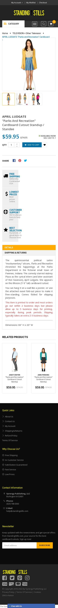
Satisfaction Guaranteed (15, 464)
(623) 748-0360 (12, 503)
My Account (9, 426)
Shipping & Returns (16, 253)
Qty (4, 144)
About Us (8, 416)
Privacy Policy (8, 592)
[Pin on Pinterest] (20, 160)
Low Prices (9, 474)
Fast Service (10, 469)
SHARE (5, 160)
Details (9, 248)
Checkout (43, 2)
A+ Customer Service (14, 460)
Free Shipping (10, 455)
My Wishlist (31, 2)
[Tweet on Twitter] (26, 160)
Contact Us (9, 421)
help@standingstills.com (17, 511)
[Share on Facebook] (15, 160)
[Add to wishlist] (44, 144)
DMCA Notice (8, 595)
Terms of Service (10, 440)
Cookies (37, 592)
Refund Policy (10, 435)
